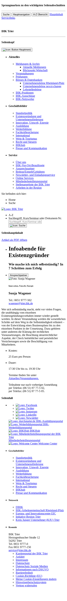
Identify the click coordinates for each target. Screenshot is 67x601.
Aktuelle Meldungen (34, 67)
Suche (6, 14)
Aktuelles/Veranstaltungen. (24, 378)
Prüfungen (22, 76)
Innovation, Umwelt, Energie (32, 122)
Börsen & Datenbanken (29, 79)
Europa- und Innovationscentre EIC (36, 513)
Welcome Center (47, 443)
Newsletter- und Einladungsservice (35, 174)
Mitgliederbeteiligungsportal (31, 181)
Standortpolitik (24, 113)
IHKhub (20, 145)
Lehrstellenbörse (32, 89)
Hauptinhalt (56, 14)
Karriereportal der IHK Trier (32, 553)
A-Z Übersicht (40, 14)
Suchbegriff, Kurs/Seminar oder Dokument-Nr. (35, 218)
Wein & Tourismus (26, 138)
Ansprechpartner (25, 168)
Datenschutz (23, 563)
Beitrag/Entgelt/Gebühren (30, 171)
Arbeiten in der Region (29, 187)
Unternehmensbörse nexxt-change (42, 86)
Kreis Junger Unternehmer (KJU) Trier (37, 519)
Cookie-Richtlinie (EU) (29, 575)
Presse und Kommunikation (31, 148)
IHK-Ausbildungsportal (49, 421)
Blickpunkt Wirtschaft (35, 70)
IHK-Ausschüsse (25, 95)
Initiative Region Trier (28, 516)
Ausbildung (22, 125)
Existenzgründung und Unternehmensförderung (29, 118)
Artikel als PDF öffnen (14, 239)
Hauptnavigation (21, 14)
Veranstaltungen (25, 73)
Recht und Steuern (26, 141)
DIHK (19, 507)
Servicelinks (8, 17)
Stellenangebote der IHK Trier (33, 184)
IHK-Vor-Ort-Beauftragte (30, 165)
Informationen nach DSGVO (32, 569)
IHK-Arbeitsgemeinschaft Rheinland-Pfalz (40, 510)
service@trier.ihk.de (20, 550)
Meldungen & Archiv (28, 63)
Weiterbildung (24, 129)
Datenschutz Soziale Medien (32, 566)
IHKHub (35, 430)
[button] (37, 215)
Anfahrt (20, 556)
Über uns (21, 162)
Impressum (22, 559)
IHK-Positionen (25, 92)
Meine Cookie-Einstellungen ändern (36, 579)
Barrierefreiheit (24, 572)
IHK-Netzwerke (25, 99)
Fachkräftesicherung (27, 132)
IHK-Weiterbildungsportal (29, 426)
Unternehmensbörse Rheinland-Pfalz (43, 83)
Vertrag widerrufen (26, 585)
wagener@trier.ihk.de (21, 303)
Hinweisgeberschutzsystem (31, 582)
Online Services (25, 178)
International (23, 135)
